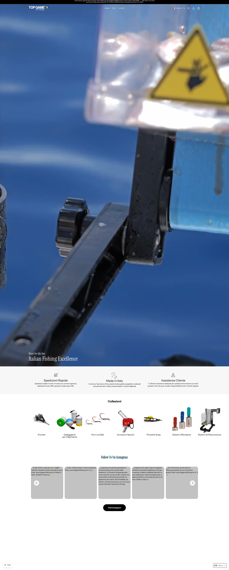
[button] (219, 565)
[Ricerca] (188, 8)
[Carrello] (198, 8)
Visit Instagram (114, 508)
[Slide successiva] (197, 422)
